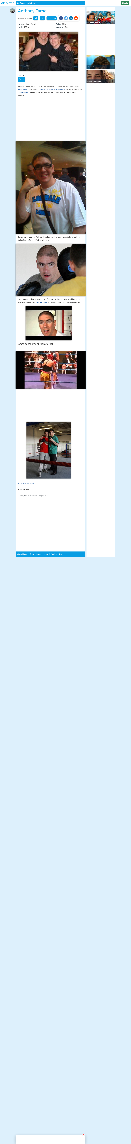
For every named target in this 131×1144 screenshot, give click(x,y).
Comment (51, 18)
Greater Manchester (57, 89)
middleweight (23, 92)
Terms (32, 816)
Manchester (22, 89)
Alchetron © (56, 816)
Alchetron (7, 3)
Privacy (38, 816)
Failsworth (44, 89)
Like (42, 18)
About (22, 816)
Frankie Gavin (41, 330)
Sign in (125, 3)
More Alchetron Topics (26, 511)
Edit (35, 18)
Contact (46, 816)
